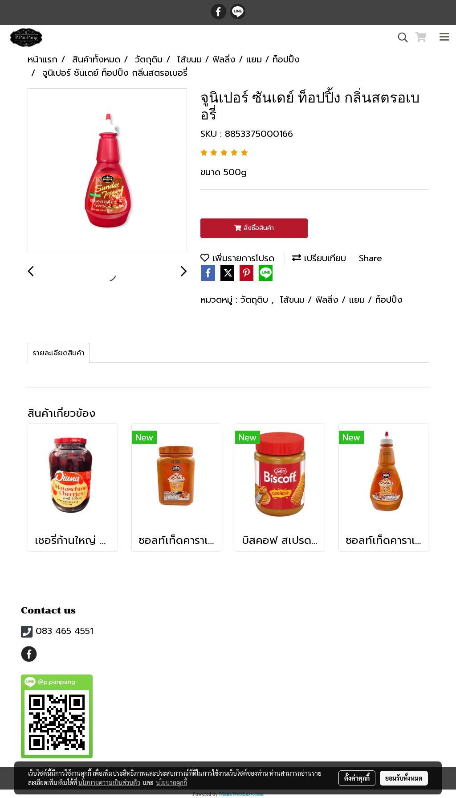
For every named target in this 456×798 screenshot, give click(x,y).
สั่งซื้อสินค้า (257, 228)
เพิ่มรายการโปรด (241, 258)
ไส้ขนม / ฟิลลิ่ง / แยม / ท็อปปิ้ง (341, 299)
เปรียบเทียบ (323, 258)
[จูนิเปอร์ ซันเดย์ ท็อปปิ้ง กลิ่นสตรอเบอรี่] (107, 171)
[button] (400, 37)
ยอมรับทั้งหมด (404, 778)
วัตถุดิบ (255, 299)
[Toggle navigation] (444, 37)
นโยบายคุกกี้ (171, 782)
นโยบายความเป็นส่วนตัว (109, 782)
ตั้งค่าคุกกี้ (357, 778)
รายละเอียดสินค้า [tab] (59, 353)
